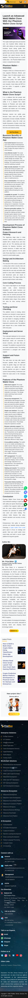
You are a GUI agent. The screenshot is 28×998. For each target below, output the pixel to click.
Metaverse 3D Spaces (9, 806)
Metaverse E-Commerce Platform (12, 803)
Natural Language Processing (11, 840)
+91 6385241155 (9, 870)
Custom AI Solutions (8, 830)
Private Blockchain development (12, 764)
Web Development (8, 742)
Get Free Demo (14, 714)
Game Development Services (11, 748)
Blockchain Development (10, 767)
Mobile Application (8, 745)
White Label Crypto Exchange (11, 773)
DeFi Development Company (11, 786)
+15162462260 (9, 925)
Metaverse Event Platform (10, 816)
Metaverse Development (10, 776)
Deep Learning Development (11, 837)
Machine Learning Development (12, 833)
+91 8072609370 (10, 879)
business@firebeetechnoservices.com (15, 859)
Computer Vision (8, 843)
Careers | (9, 965)
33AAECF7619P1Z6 (10, 886)
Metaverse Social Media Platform (12, 800)
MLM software (7, 754)
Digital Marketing (8, 751)
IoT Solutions (7, 739)
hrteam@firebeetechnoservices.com (14, 868)
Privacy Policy (17, 965)
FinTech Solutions (8, 736)
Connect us (14, 630)
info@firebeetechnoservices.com (14, 877)
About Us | (4, 965)
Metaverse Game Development (11, 797)
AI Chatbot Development (10, 827)
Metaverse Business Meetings (11, 810)
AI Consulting (7, 846)
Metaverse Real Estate (9, 813)
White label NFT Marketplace (11, 780)
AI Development (7, 824)
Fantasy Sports (7, 757)
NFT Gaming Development (10, 783)
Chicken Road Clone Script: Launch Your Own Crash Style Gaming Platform (9, 665)
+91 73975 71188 (9, 861)
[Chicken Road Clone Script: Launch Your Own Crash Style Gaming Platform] (21, 665)
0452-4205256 (9, 914)
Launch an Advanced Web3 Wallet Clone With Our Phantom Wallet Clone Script (13, 20)
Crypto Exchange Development (12, 770)
